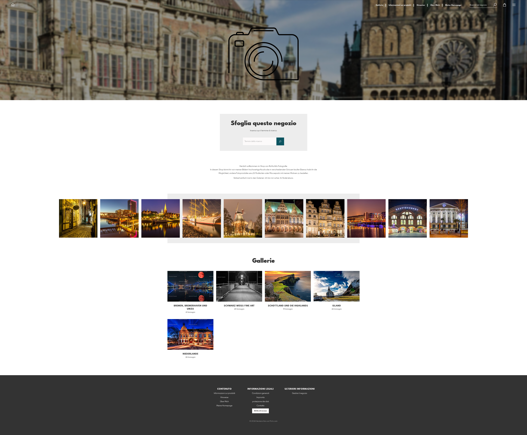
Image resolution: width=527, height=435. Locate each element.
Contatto (260, 406)
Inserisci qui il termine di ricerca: (263, 131)
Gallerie (379, 5)
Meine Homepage (453, 5)
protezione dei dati (260, 402)
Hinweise (421, 5)
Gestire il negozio (299, 393)
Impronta (261, 397)
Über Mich (435, 5)
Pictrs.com (273, 421)
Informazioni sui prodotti (400, 5)
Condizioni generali (260, 393)
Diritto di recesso (260, 411)
